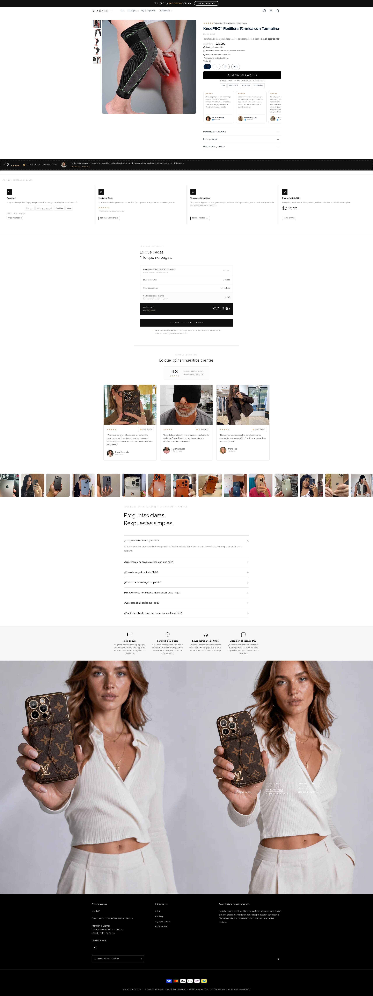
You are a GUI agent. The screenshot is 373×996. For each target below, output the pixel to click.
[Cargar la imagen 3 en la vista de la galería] (97, 42)
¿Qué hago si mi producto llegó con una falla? (149, 561)
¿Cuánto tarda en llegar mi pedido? (142, 582)
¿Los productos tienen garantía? (141, 540)
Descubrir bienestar (308, 792)
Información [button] (161, 904)
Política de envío (218, 989)
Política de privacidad (176, 989)
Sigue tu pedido (162, 921)
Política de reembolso (154, 989)
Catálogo (159, 916)
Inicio (157, 911)
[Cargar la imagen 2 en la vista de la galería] (97, 33)
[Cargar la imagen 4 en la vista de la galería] (97, 51)
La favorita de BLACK (277, 794)
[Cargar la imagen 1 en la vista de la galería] (97, 24)
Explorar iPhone (243, 792)
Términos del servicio (198, 989)
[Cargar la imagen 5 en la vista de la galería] (97, 60)
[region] (242, 107)
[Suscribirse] (141, 958)
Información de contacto (239, 989)
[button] (132, 11)
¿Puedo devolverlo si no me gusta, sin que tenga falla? (153, 613)
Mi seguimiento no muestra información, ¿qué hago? (152, 592)
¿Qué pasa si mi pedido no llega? (141, 602)
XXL (236, 66)
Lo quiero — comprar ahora (186, 323)
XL (226, 66)
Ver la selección (275, 790)
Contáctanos (161, 926)
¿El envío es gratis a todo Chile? (141, 572)
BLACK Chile (135, 989)
